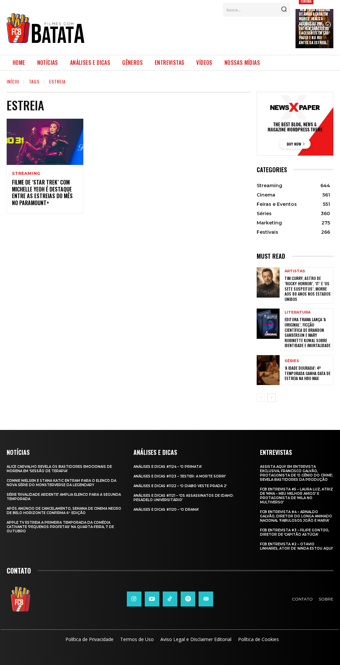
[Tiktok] (170, 599)
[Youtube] (152, 599)
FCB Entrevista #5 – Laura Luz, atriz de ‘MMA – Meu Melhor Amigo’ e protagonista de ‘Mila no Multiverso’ (296, 495)
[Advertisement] (210, 32)
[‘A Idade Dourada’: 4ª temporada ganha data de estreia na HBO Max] (268, 370)
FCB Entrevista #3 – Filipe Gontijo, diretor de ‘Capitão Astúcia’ (294, 532)
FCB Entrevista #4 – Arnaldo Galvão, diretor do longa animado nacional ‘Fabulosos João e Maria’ (296, 516)
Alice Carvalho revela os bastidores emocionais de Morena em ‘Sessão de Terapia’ (59, 469)
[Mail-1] (206, 599)
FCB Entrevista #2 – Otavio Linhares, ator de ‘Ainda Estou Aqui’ (296, 546)
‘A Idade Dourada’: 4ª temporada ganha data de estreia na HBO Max (307, 373)
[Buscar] (284, 10)
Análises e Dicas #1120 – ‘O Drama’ (166, 509)
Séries (292, 361)
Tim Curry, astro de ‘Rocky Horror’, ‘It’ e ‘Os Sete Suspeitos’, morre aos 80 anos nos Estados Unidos (308, 288)
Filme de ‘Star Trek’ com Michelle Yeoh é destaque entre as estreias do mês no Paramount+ (42, 192)
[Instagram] (134, 599)
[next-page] (271, 397)
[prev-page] (261, 397)
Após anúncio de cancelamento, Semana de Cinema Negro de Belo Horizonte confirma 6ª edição (64, 510)
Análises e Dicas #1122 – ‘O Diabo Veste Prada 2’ (180, 486)
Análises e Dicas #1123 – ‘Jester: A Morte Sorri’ (179, 476)
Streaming (26, 174)
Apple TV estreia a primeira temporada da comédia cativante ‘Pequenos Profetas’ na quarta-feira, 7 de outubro (60, 526)
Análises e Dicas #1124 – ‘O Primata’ (167, 467)
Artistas (295, 271)
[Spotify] (188, 599)
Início (13, 81)
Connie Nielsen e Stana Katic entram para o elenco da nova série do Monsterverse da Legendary (61, 482)
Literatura (297, 312)
